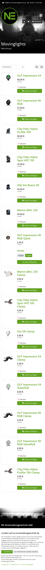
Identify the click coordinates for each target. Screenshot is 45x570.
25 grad (28, 255)
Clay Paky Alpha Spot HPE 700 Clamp (27, 303)
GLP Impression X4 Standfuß (29, 386)
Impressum (5, 564)
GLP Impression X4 (29, 75)
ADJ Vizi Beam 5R (28, 185)
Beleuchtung (6, 48)
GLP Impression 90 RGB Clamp (29, 414)
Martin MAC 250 (27, 210)
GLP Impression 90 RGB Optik (29, 236)
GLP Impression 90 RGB (29, 102)
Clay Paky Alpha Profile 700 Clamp (28, 470)
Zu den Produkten (29, 262)
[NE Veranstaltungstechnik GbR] (9, 16)
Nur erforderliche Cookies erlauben (26, 552)
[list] (36, 67)
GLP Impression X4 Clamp (29, 358)
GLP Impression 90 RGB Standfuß (29, 442)
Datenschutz (14, 564)
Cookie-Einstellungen (26, 564)
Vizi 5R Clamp (25, 331)
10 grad (20, 255)
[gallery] (41, 67)
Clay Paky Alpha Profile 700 (27, 130)
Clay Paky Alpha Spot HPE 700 (27, 158)
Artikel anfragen (30, 91)
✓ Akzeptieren (7, 552)
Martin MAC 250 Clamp (27, 273)
